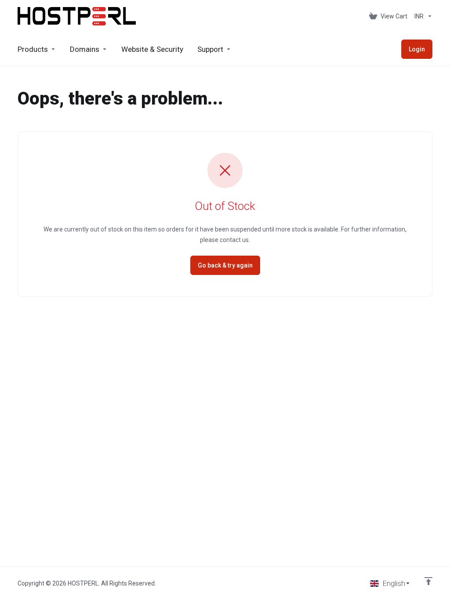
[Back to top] (428, 581)
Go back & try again (225, 265)
